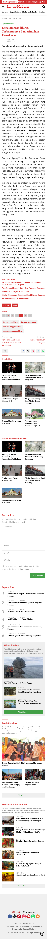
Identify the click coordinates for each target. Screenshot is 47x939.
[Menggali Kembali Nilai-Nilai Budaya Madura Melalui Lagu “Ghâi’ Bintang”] (8, 831)
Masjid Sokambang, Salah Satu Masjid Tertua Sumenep (23, 295)
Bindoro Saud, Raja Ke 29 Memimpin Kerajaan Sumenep (26, 595)
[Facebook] (10, 916)
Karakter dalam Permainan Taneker (30, 841)
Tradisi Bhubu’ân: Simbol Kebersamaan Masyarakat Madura (22, 764)
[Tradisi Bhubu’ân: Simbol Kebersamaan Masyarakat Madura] (23, 749)
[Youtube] (28, 916)
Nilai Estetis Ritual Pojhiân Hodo (32, 784)
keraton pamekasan (28, 322)
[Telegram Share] (38, 351)
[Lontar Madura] (17, 6)
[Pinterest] (19, 916)
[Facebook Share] (23, 351)
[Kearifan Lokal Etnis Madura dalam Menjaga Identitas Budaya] (12, 774)
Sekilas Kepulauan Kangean (37, 340)
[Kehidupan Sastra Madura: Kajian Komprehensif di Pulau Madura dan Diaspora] (12, 367)
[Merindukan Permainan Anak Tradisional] (8, 854)
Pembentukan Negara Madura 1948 (15, 291)
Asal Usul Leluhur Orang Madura (20, 619)
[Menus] (3, 6)
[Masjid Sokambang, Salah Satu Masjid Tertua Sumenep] (35, 390)
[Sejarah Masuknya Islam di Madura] (12, 414)
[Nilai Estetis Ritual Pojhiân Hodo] (35, 774)
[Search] (43, 7)
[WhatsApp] (33, 916)
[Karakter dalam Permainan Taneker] (8, 843)
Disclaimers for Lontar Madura (18, 926)
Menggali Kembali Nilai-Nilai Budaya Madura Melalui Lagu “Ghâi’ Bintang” (30, 831)
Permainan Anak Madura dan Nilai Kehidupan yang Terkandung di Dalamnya (29, 820)
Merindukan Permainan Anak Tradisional (27, 853)
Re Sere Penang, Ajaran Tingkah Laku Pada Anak (28, 865)
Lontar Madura (12, 39)
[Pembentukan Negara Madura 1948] (12, 390)
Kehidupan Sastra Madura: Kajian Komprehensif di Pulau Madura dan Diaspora (22, 283)
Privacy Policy (28, 923)
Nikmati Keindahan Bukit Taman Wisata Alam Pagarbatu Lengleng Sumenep (30, 702)
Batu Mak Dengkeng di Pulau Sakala (18, 683)
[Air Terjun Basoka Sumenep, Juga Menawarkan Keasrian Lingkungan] (10, 691)
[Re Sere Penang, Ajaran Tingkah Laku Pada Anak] (8, 865)
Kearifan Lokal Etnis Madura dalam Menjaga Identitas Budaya (11, 785)
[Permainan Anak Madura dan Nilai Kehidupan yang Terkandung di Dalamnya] (8, 820)
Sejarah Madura (8, 24)
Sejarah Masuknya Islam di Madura (15, 298)
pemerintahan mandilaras (13, 331)
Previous (6, 305)
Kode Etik (36, 926)
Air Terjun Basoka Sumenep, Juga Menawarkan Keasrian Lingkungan (29, 691)
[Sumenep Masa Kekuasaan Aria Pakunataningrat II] (35, 414)
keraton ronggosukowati (12, 327)
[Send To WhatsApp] (43, 351)
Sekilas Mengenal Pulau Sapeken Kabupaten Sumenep (25, 604)
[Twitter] (15, 916)
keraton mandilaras (10, 322)
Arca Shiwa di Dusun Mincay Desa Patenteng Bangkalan (23, 288)
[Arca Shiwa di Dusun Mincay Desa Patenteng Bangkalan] (35, 367)
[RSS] (38, 916)
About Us (17, 923)
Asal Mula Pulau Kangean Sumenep (21, 611)
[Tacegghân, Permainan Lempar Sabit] (8, 876)
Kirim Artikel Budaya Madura (23, 929)
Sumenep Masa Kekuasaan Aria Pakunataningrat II (32, 423)
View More (22, 712)
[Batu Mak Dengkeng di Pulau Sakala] (23, 667)
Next (15, 305)
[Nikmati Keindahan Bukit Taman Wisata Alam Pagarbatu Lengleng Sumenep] (10, 703)
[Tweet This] (28, 351)
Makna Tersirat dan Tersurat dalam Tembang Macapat (25, 628)
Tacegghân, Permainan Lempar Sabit (30, 875)
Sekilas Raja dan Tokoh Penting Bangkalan (24, 636)
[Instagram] (24, 916)
